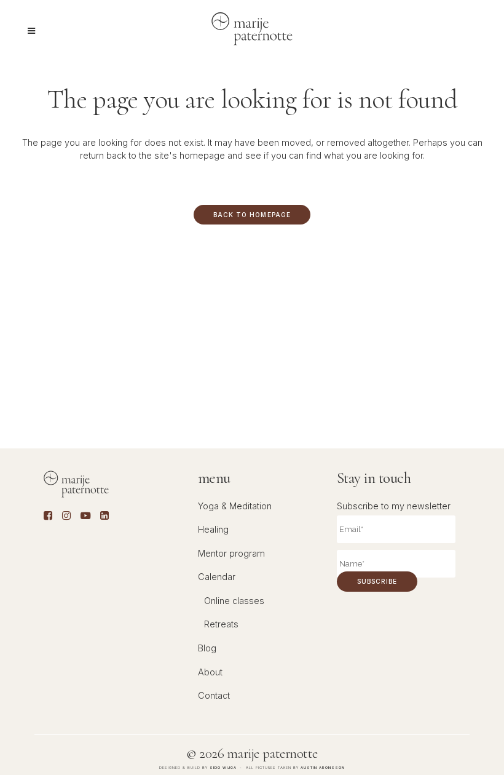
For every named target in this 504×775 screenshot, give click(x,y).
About (210, 672)
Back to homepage (251, 214)
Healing (213, 529)
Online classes (234, 600)
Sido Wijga (223, 767)
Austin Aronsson (323, 767)
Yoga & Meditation (235, 506)
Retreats (221, 624)
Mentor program (231, 553)
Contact (214, 695)
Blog (207, 648)
